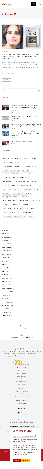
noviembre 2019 (7, 302)
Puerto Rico (36, 200)
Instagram (22, 413)
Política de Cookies (19, 441)
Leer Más (6, 80)
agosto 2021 (5, 258)
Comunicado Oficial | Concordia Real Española (23, 117)
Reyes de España (29, 208)
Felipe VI (5, 185)
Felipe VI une (14, 185)
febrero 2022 (6, 240)
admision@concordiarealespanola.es (22, 427)
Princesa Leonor (23, 200)
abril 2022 (5, 234)
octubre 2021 (6, 251)
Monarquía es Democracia (11, 197)
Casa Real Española (8, 162)
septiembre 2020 (7, 292)
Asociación (21, 370)
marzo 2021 (5, 275)
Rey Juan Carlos (27, 212)
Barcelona (15, 158)
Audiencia (6, 158)
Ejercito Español (8, 181)
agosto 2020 (5, 295)
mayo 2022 (5, 230)
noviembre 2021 (7, 247)
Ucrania (31, 216)
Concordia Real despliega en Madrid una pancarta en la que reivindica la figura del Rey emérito (25, 133)
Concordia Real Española (11, 166)
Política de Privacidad (21, 391)
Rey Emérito (17, 208)
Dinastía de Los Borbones (10, 174)
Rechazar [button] (25, 460)
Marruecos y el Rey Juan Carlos (21, 141)
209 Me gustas (9, 74)
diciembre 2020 (6, 285)
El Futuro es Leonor (22, 181)
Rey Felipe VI (15, 212)
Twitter (22, 408)
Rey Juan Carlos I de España (11, 216)
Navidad (24, 197)
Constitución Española (29, 166)
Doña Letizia (6, 177)
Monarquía (27, 193)
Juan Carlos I (28, 189)
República (26, 204)
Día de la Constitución (20, 177)
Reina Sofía (16, 204)
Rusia (24, 216)
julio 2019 (5, 309)
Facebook (22, 403)
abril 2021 (5, 271)
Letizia (37, 189)
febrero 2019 (6, 312)
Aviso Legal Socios (21, 396)
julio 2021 (5, 261)
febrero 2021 (6, 278)
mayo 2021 (5, 268)
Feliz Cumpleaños (26, 185)
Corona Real (15, 170)
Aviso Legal (21, 394)
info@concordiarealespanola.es (21, 338)
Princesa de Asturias (9, 200)
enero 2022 (5, 244)
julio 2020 (5, 299)
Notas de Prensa (21, 381)
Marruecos (16, 193)
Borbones (25, 158)
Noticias (21, 379)
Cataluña (20, 162)
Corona (5, 170)
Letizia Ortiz (6, 193)
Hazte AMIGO (21, 373)
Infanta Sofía (7, 189)
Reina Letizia (6, 204)
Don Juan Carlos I (27, 174)
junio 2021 (5, 264)
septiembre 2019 (7, 305)
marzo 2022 (5, 237)
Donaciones (21, 376)
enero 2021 (5, 281)
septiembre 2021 (7, 254)
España (34, 181)
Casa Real (34, 158)
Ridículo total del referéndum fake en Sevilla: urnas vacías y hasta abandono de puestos (26, 125)
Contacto (21, 384)
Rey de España (7, 208)
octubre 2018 (6, 316)
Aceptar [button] (17, 460)
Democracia (25, 170)
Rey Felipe (5, 212)
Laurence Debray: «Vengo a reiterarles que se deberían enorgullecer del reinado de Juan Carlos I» (20, 56)
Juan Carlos (17, 189)
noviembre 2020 (7, 288)
